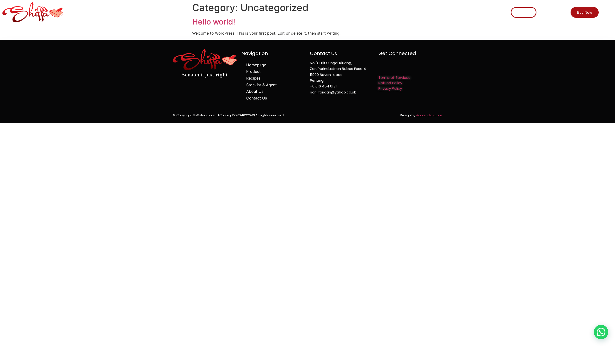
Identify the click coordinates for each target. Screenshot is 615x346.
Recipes (381, 8)
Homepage (330, 8)
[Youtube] (397, 66)
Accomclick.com (429, 115)
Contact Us (477, 8)
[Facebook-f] (380, 66)
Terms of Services (394, 77)
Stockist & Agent (413, 8)
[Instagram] (388, 66)
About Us (447, 8)
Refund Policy (390, 82)
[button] (523, 12)
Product (357, 8)
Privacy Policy (390, 88)
